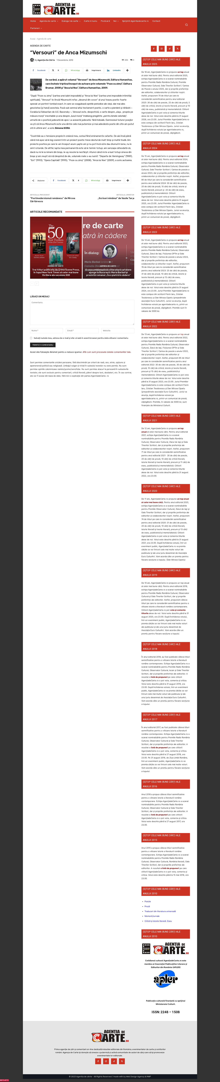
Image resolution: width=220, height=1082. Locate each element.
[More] (127, 70)
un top (180, 72)
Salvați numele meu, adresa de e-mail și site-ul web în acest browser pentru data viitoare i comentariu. (81, 338)
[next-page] (37, 284)
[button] (186, 24)
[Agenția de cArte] (32, 60)
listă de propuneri (159, 677)
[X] (177, 49)
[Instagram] (162, 49)
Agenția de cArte (46, 60)
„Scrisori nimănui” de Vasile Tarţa (116, 198)
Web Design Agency (135, 1076)
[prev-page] (32, 284)
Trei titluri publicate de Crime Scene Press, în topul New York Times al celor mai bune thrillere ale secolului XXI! (56, 272)
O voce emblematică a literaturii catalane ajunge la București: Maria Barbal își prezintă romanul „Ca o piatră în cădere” (108, 272)
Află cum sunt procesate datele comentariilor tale (107, 352)
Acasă (32, 39)
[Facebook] (154, 49)
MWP (149, 1076)
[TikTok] (170, 49)
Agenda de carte (44, 39)
